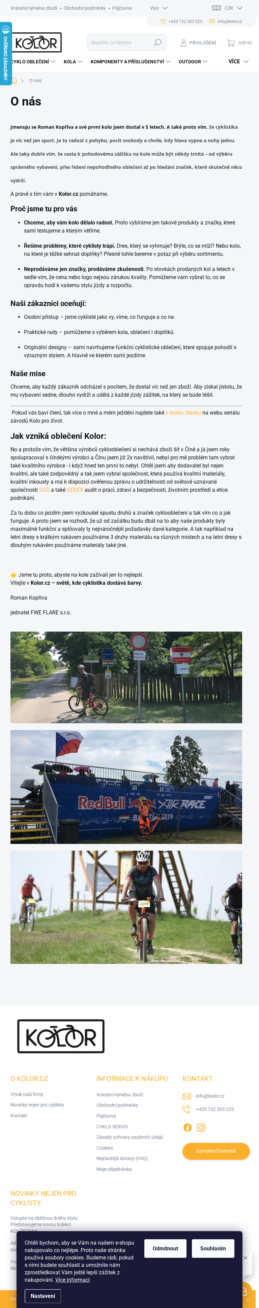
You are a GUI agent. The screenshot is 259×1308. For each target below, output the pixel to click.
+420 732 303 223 (215, 1109)
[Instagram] (201, 1126)
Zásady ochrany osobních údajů (129, 1137)
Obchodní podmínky (85, 8)
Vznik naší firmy (27, 1094)
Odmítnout (165, 1248)
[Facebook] (187, 1126)
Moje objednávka (114, 1169)
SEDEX (75, 490)
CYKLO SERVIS (112, 1126)
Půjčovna (122, 8)
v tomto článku (183, 412)
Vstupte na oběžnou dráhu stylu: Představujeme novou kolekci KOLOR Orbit (44, 1224)
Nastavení (43, 1296)
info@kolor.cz (210, 1096)
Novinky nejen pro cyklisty (37, 1104)
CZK (229, 8)
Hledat (158, 42)
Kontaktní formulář (216, 1151)
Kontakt (18, 1115)
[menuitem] (33, 62)
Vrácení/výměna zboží (33, 8)
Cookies (104, 1148)
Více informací (72, 1280)
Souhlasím (213, 1248)
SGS (44, 490)
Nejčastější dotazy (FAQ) (122, 1158)
